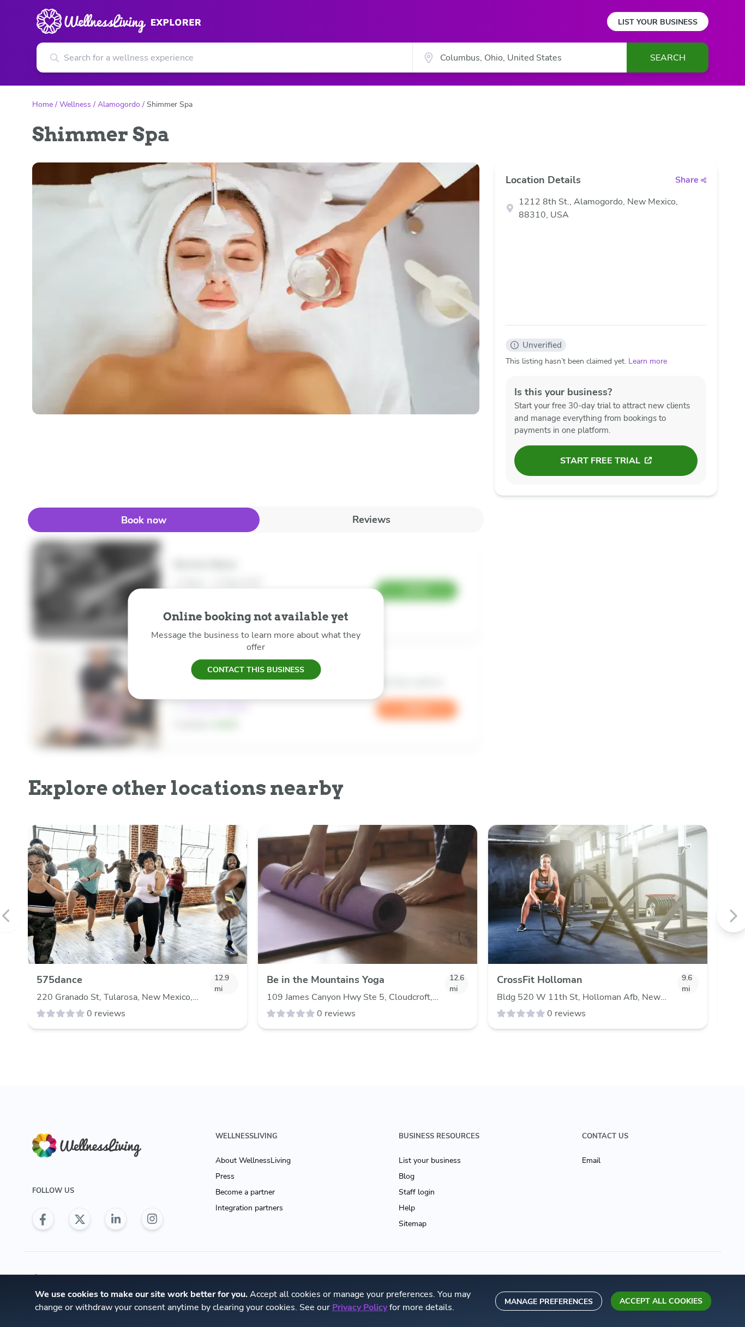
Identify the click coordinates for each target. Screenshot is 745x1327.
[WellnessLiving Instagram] (152, 1219)
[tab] (144, 520)
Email (591, 1160)
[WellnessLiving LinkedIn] (116, 1219)
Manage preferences (548, 1301)
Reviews (371, 519)
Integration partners (249, 1208)
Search (668, 58)
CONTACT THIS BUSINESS (255, 669)
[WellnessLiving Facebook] (43, 1219)
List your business (430, 1160)
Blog (406, 1176)
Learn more (647, 361)
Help (407, 1208)
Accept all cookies (661, 1301)
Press (225, 1176)
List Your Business (658, 22)
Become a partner (245, 1192)
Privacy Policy (359, 1307)
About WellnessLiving (253, 1160)
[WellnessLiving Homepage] (97, 1146)
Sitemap (412, 1224)
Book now (143, 520)
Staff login (417, 1192)
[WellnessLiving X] (80, 1219)
